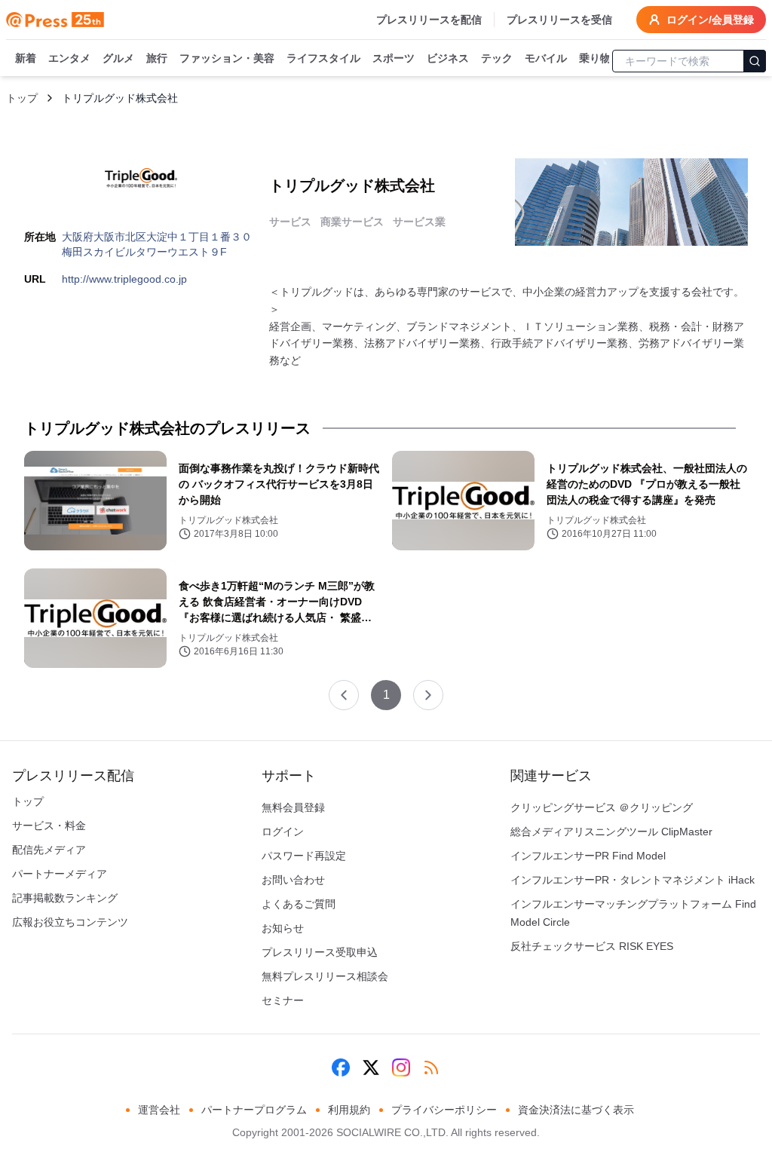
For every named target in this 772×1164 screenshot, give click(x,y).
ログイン (283, 832)
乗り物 (595, 58)
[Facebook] (341, 1067)
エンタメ (69, 58)
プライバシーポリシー (444, 1110)
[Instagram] (401, 1067)
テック (497, 58)
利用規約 (349, 1110)
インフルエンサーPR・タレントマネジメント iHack (632, 880)
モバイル (546, 58)
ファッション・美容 (226, 58)
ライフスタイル (323, 58)
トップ (22, 98)
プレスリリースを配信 (429, 20)
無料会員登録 (293, 807)
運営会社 (159, 1110)
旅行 (156, 58)
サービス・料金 (49, 825)
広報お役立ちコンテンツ (70, 922)
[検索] (754, 61)
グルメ (118, 58)
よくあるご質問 (298, 904)
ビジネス (448, 58)
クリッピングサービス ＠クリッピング (601, 807)
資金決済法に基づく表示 (576, 1110)
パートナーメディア (59, 874)
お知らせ (283, 928)
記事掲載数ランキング (65, 898)
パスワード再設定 (304, 856)
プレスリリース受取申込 (320, 952)
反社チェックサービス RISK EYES (591, 946)
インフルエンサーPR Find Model (588, 856)
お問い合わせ (293, 880)
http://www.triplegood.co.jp (124, 279)
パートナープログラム (254, 1110)
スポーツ (393, 58)
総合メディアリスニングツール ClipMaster (611, 832)
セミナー (283, 1000)
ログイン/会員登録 (710, 20)
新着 (25, 58)
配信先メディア (49, 850)
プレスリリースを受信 (559, 20)
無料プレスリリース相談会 (325, 976)
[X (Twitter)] (371, 1067)
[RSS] (431, 1067)
